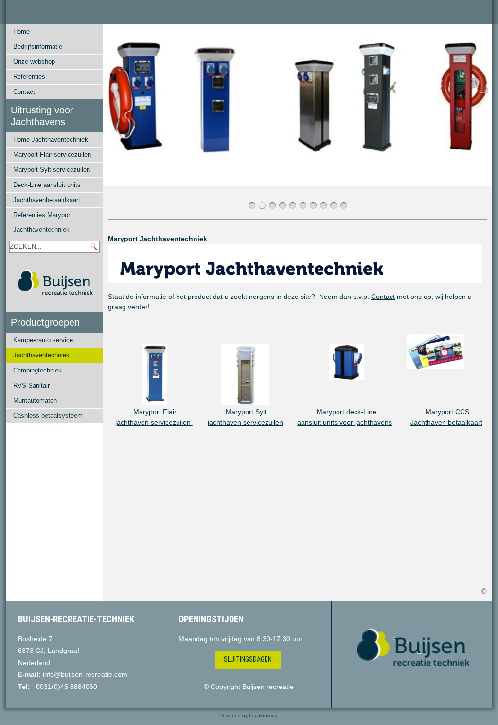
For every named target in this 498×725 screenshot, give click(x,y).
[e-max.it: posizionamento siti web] (484, 591)
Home (21, 31)
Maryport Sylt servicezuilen (51, 169)
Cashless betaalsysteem (48, 415)
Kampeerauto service (43, 340)
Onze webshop (34, 61)
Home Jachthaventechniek (50, 139)
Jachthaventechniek (41, 355)
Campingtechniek (37, 370)
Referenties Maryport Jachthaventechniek (42, 222)
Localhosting (263, 715)
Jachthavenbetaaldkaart (46, 200)
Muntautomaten (35, 400)
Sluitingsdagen (248, 659)
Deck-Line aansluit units (47, 184)
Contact (24, 91)
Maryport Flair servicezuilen (52, 154)
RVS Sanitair (31, 385)
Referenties (29, 76)
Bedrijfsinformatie (37, 46)
